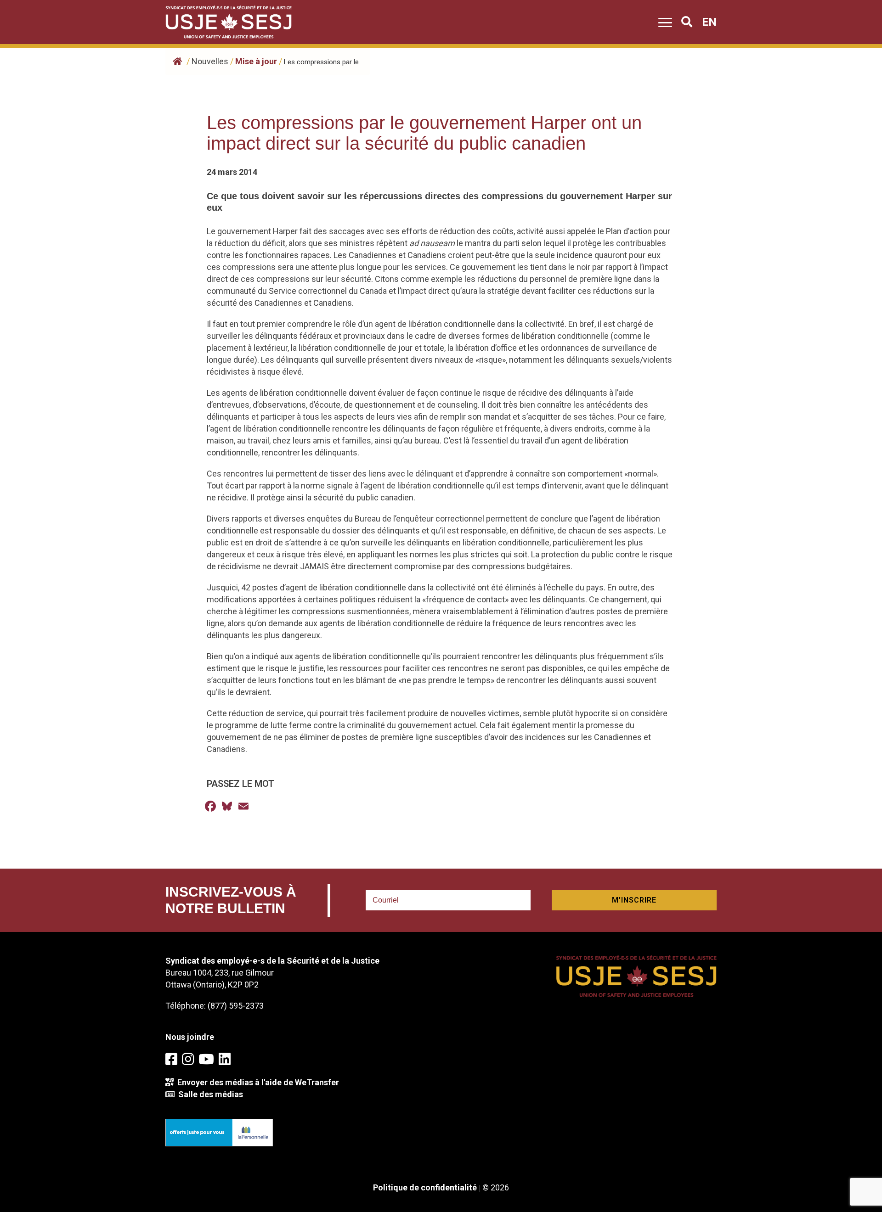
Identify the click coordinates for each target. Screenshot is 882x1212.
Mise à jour (256, 61)
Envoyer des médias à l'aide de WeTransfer (256, 1082)
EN (709, 22)
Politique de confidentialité (425, 1187)
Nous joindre (189, 1037)
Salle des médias (209, 1094)
